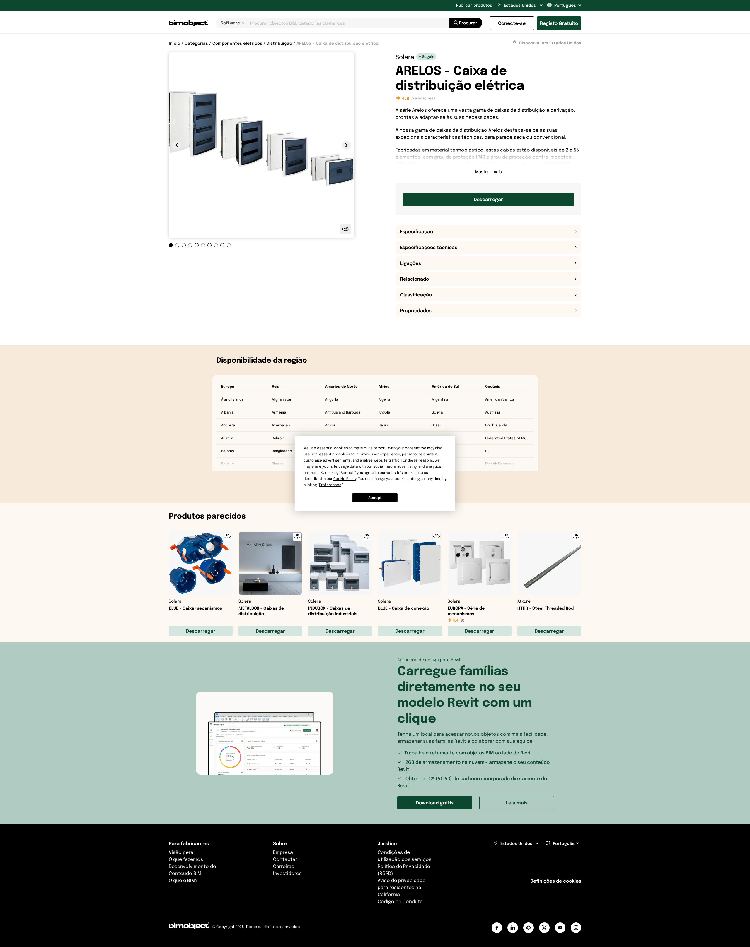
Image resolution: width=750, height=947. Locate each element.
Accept (375, 498)
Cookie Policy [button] (344, 479)
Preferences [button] (330, 485)
